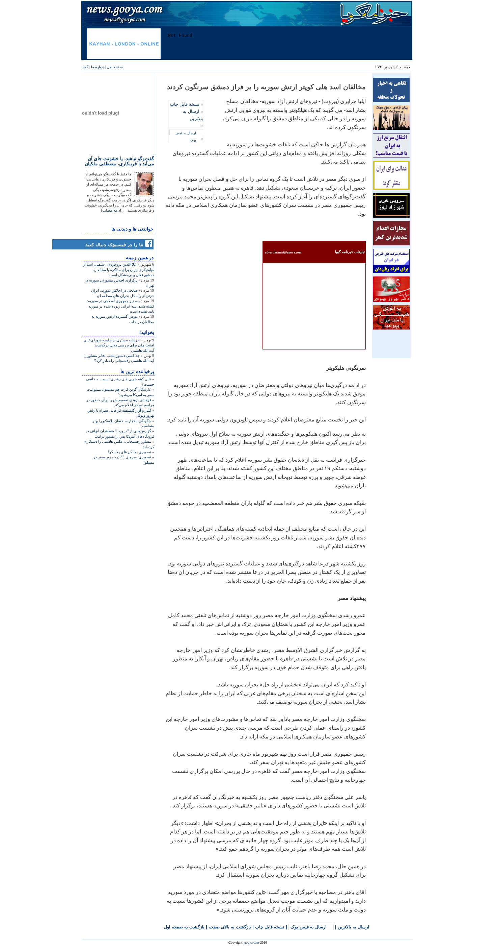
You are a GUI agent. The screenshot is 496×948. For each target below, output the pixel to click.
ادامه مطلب (111, 210)
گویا (85, 67)
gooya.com (251, 942)
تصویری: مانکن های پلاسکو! (129, 452)
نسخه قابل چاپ (184, 104)
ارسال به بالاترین (353, 926)
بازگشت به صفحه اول (184, 926)
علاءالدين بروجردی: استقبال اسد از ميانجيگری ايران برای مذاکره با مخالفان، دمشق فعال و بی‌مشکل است (118, 269)
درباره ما (97, 67)
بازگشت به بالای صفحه (230, 926)
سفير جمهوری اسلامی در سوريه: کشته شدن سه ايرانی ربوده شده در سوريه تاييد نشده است (120, 306)
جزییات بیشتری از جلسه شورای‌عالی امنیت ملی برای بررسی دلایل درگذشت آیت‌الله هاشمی (118, 345)
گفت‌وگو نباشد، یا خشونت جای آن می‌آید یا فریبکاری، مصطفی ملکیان (119, 161)
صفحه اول (115, 67)
